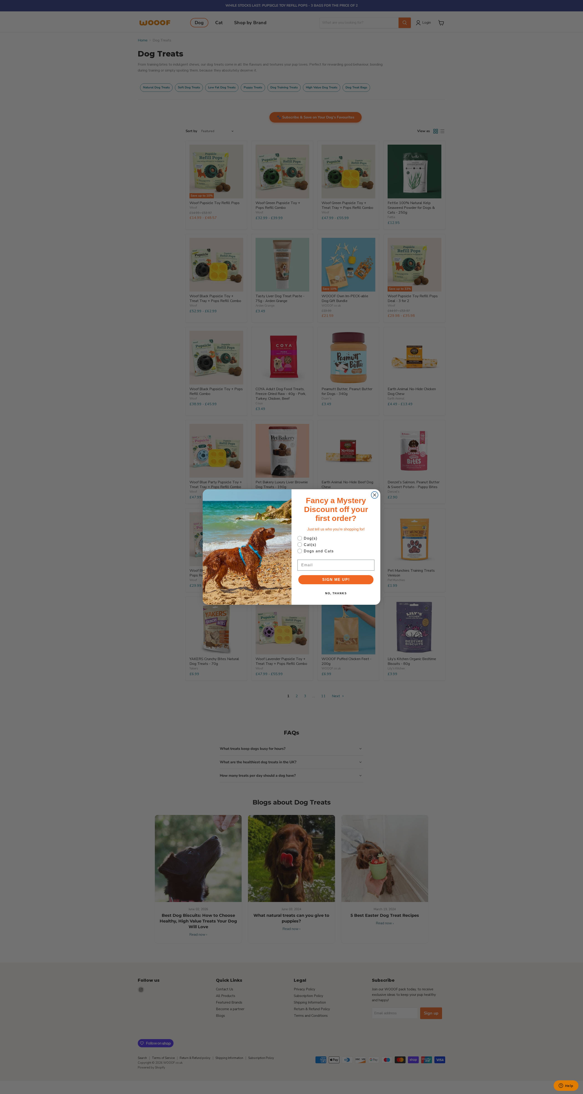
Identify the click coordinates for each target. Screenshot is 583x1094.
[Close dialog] (374, 495)
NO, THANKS (336, 593)
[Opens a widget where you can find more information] (565, 1086)
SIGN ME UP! (336, 580)
